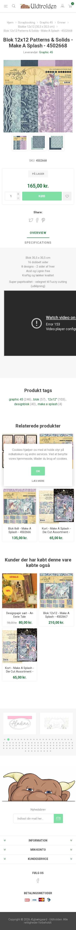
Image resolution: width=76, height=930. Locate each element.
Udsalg (14, 577)
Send (58, 818)
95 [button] (34, 751)
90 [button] (69, 748)
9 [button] (30, 739)
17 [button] (55, 739)
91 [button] (72, 748)
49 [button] (13, 745)
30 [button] (25, 742)
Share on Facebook (37, 220)
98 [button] (44, 751)
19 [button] (62, 739)
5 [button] (18, 739)
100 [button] (50, 751)
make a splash (47, 404)
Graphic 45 (46, 52)
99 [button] (47, 751)
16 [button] (52, 739)
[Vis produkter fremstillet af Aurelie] (56, 723)
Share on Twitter (31, 220)
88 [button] (63, 748)
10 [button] (33, 739)
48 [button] (10, 745)
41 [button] (59, 742)
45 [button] (72, 742)
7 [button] (24, 739)
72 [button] (13, 748)
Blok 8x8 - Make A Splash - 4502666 (19, 530)
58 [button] (41, 745)
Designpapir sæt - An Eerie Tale (19, 614)
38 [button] (50, 742)
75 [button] (22, 748)
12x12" (52, 399)
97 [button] (41, 751)
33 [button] (34, 742)
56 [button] (34, 745)
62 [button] (53, 745)
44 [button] (69, 742)
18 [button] (58, 739)
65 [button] (63, 745)
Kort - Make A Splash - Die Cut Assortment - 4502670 (56, 532)
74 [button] (19, 748)
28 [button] (19, 742)
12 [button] (40, 739)
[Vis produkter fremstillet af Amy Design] (19, 723)
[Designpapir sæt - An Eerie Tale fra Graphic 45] (19, 590)
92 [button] (25, 751)
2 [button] (7, 739)
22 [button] (71, 739)
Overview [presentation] (38, 233)
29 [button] (22, 742)
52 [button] (22, 745)
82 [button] (44, 748)
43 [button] (66, 742)
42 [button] (63, 742)
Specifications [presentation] (38, 242)
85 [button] (53, 748)
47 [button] (6, 745)
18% (8, 590)
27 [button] (16, 742)
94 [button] (31, 751)
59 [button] (44, 745)
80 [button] (38, 748)
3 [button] (11, 739)
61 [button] (50, 745)
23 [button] (3, 742)
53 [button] (25, 745)
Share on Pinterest (43, 220)
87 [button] (59, 748)
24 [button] (6, 742)
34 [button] (38, 742)
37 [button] (47, 742)
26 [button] (13, 742)
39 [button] (53, 742)
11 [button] (37, 739)
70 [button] (6, 748)
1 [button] (4, 739)
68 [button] (72, 745)
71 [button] (10, 748)
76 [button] (25, 748)
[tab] (38, 233)
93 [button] (28, 751)
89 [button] (66, 748)
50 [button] (16, 745)
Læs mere (38, 480)
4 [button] (15, 739)
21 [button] (68, 739)
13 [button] (43, 739)
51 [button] (19, 745)
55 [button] (31, 745)
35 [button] (41, 742)
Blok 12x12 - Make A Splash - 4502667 (56, 614)
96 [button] (38, 751)
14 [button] (46, 739)
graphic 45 (16, 399)
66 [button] (66, 745)
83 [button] (47, 748)
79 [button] (34, 748)
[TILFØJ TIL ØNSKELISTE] (67, 196)
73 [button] (16, 748)
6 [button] (21, 739)
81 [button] (41, 748)
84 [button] (50, 748)
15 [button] (49, 739)
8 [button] (27, 739)
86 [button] (56, 748)
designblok (21, 404)
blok (36, 399)
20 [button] (65, 739)
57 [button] (38, 745)
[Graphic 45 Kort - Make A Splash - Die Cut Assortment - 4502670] (56, 506)
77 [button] (28, 748)
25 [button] (10, 742)
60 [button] (47, 745)
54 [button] (28, 745)
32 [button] (31, 742)
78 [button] (31, 748)
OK (38, 471)
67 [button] (69, 745)
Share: (38, 212)
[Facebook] (38, 881)
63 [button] (56, 745)
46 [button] (3, 745)
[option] (19, 723)
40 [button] (56, 742)
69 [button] (3, 748)
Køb (42, 196)
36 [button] (44, 742)
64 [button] (59, 745)
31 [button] (28, 742)
